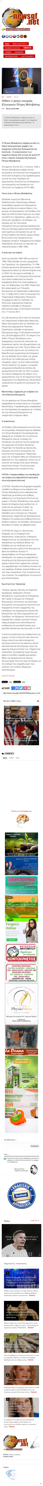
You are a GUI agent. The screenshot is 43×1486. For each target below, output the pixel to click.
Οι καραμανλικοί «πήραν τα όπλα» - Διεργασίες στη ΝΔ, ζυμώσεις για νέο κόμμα (19, 720)
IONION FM (27, 47)
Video (7, 1220)
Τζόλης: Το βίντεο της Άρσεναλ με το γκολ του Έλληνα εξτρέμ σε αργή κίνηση (21, 1238)
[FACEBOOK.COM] (3, 37)
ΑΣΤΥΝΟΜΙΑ (27, 56)
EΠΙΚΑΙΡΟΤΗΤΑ (20, 43)
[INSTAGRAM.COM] (14, 37)
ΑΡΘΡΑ (8, 52)
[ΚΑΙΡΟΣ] (18, 37)
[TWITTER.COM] (7, 37)
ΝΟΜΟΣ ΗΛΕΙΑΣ (12, 47)
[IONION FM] (25, 37)
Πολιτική (16, 97)
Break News (9, 97)
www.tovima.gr (8, 676)
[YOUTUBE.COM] (11, 37)
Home (7, 43)
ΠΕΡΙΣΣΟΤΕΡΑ (11, 56)
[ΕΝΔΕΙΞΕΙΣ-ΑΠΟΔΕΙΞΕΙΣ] (21, 37)
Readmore (22, 1248)
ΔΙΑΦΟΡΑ (19, 52)
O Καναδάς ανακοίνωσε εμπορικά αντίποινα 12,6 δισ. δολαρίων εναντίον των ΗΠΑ (21, 740)
